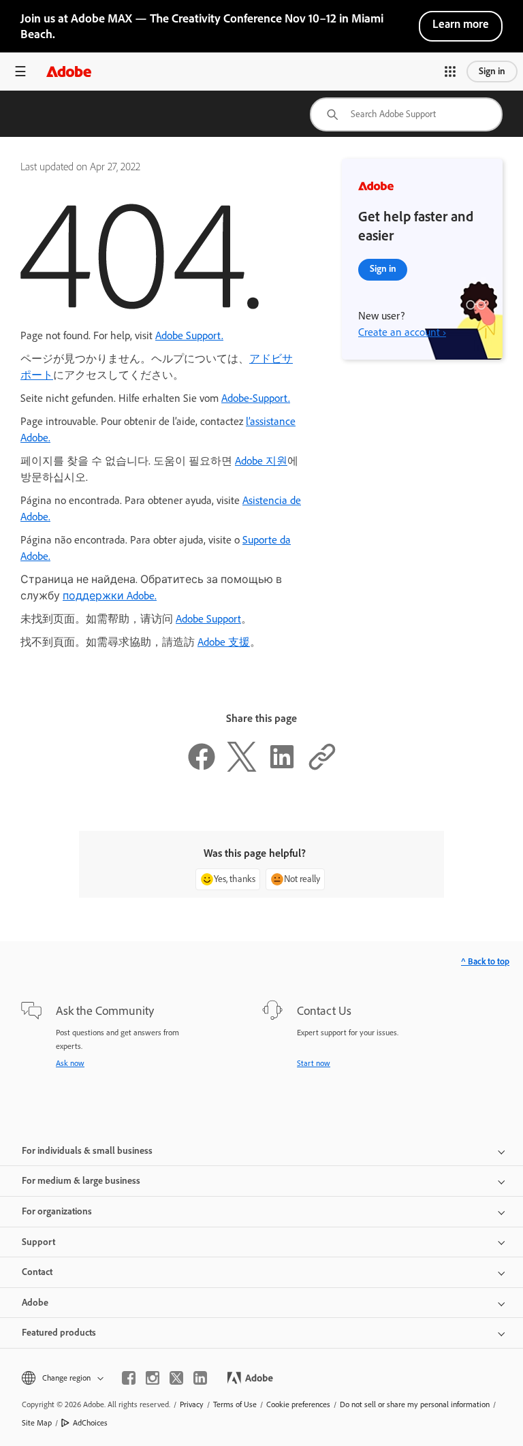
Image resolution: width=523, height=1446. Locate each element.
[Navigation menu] (20, 71)
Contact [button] (37, 1272)
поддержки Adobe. (110, 595)
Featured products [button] (59, 1332)
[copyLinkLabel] (322, 767)
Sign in (492, 71)
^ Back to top (485, 961)
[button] (450, 71)
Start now (313, 1063)
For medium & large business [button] (81, 1180)
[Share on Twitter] (242, 767)
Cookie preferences (298, 1404)
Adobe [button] (35, 1302)
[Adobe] (69, 71)
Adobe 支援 (223, 641)
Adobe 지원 (261, 460)
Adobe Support (208, 618)
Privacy (192, 1404)
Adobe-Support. (255, 398)
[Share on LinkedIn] (282, 767)
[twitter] (176, 1378)
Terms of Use (235, 1404)
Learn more (460, 24)
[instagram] (152, 1378)
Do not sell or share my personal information (415, 1404)
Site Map (37, 1423)
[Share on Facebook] (202, 767)
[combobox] (406, 114)
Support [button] (38, 1242)
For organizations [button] (57, 1211)
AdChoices (90, 1423)
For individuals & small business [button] (87, 1151)
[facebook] (129, 1378)
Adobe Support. (189, 335)
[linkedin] (200, 1378)
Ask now (70, 1063)
